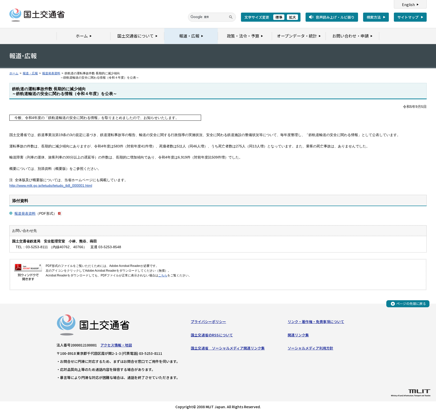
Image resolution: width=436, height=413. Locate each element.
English (408, 4)
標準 (278, 17)
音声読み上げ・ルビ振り (335, 17)
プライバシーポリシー (208, 321)
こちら (162, 275)
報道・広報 (30, 73)
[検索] (231, 17)
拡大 (292, 17)
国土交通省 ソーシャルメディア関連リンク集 (228, 348)
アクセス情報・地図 (116, 344)
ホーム (13, 73)
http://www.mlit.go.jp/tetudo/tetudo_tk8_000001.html (50, 185)
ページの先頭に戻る (411, 303)
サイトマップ (408, 17)
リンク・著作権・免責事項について (316, 321)
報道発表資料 (51, 73)
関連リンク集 (298, 334)
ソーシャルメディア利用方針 (310, 348)
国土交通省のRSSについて (212, 334)
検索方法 (374, 17)
